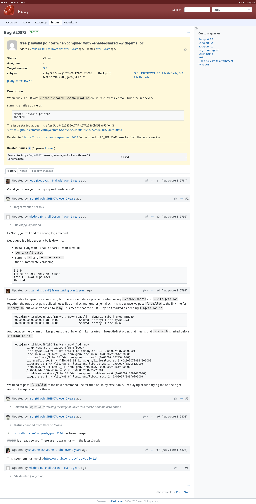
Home (4, 2)
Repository (70, 22)
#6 (158, 416)
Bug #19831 (36, 155)
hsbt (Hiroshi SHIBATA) (43, 198)
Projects (14, 2)
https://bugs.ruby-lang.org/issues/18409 (51, 137)
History (11, 171)
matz (201, 57)
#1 (158, 180)
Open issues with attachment (215, 61)
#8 (187, 468)
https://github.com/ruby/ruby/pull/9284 (36, 433)
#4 (158, 290)
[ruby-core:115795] (174, 216)
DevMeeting (205, 53)
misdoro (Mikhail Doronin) (47, 49)
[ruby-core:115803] (174, 450)
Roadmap (41, 22)
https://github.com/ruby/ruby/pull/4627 (70, 458)
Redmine (116, 501)
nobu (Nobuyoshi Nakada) (45, 180)
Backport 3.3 (205, 39)
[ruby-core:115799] (174, 290)
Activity (26, 22)
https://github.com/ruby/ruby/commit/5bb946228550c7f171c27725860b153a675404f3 (66, 130)
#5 (187, 398)
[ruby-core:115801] (174, 416)
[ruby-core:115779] (20, 81)
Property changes (42, 171)
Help (23, 2)
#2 (187, 198)
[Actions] (185, 157)
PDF (178, 492)
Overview (11, 22)
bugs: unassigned (208, 50)
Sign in (241, 2)
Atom (187, 492)
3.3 (45, 68)
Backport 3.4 (205, 43)
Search (177, 10)
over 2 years (71, 49)
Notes (23, 171)
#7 (158, 450)
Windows (203, 64)
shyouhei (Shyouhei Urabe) (46, 450)
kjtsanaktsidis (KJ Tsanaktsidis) (48, 290)
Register (251, 2)
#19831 (11, 440)
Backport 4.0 (205, 46)
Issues (55, 22)
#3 (158, 216)
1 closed (49, 148)
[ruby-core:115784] (174, 180)
